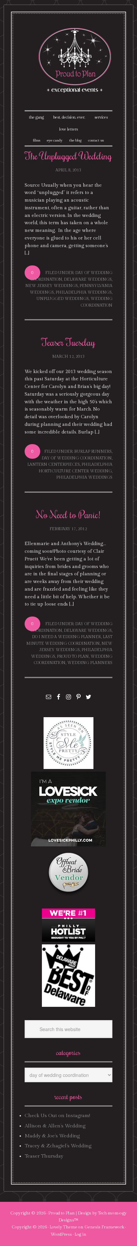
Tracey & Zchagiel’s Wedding (58, 1146)
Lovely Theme (63, 1227)
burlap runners (93, 451)
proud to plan (73, 656)
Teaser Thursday (44, 1156)
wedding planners (89, 662)
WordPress (61, 1234)
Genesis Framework (104, 1227)
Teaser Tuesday (68, 341)
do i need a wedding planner (66, 636)
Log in (80, 1234)
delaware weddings (88, 279)
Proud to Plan (61, 1213)
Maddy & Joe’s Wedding (52, 1136)
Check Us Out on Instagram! (57, 1115)
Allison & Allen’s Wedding (55, 1126)
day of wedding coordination (77, 458)
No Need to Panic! (68, 514)
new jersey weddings (51, 285)
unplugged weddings (63, 298)
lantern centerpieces (53, 464)
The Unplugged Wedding (68, 155)
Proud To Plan (75, 60)
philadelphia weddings (84, 292)
